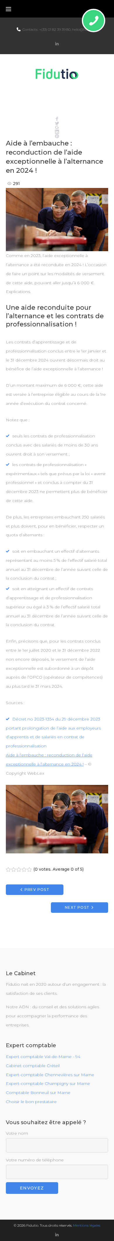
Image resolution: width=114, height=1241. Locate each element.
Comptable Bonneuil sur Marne (38, 1092)
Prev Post (37, 889)
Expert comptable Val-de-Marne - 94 (43, 1056)
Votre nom (17, 1133)
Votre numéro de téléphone (35, 1160)
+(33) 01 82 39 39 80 (54, 29)
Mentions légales (86, 1225)
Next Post (77, 907)
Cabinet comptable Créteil (33, 1065)
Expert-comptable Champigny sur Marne (48, 1083)
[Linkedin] (57, 44)
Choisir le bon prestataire (31, 1101)
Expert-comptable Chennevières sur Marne (50, 1074)
